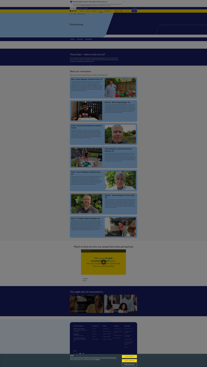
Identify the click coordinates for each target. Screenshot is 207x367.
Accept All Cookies (129, 356)
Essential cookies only (129, 360)
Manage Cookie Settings (129, 364)
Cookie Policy (97, 359)
